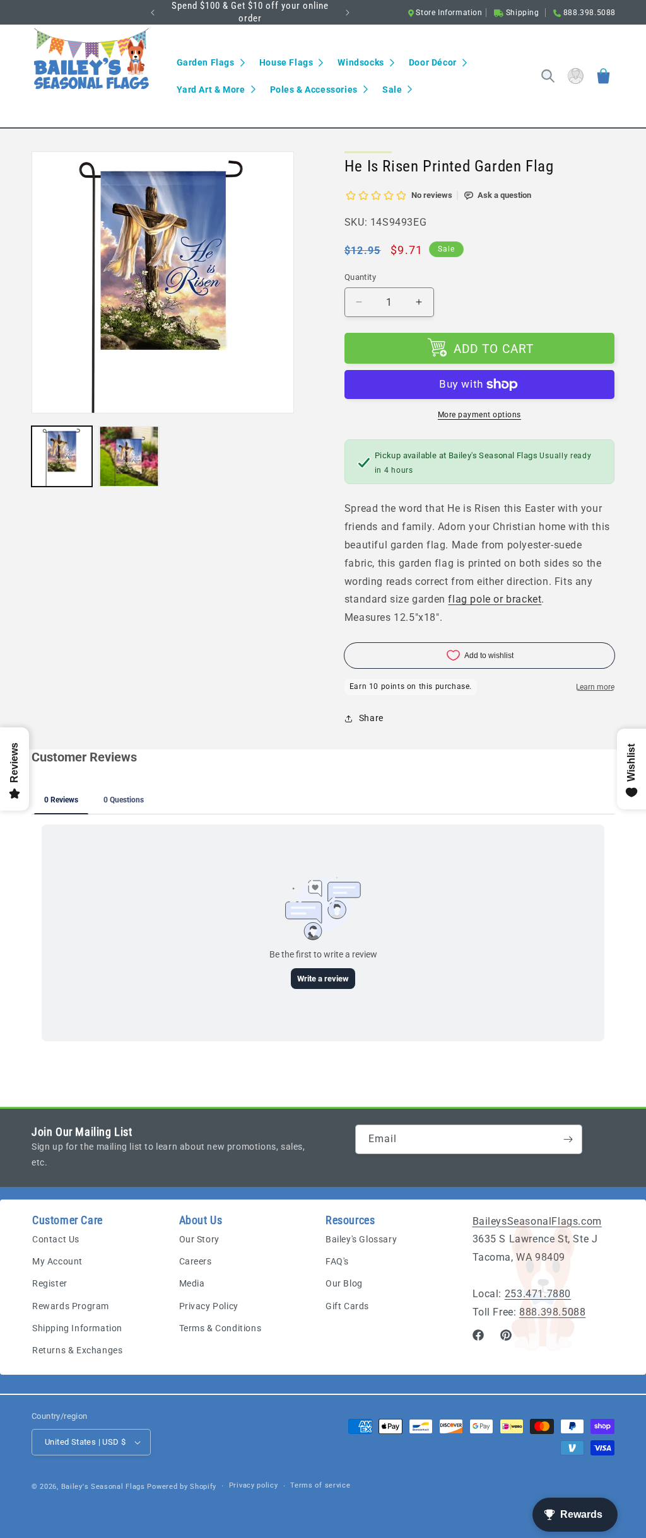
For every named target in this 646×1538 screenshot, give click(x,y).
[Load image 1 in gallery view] (62, 456)
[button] (210, 62)
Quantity (360, 277)
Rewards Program (70, 1306)
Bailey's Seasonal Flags (103, 1487)
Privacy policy (253, 1485)
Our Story (199, 1239)
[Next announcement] (347, 13)
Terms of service (320, 1485)
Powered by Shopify (181, 1487)
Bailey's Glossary (361, 1239)
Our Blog (344, 1283)
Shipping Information (77, 1328)
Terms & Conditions (220, 1328)
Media (192, 1283)
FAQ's (337, 1261)
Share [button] (371, 718)
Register (50, 1283)
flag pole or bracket (494, 599)
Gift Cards (347, 1306)
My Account (57, 1261)
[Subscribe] (568, 1139)
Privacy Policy (208, 1306)
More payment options (479, 414)
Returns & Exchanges (77, 1350)
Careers (195, 1261)
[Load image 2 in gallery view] (128, 456)
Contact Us (55, 1239)
